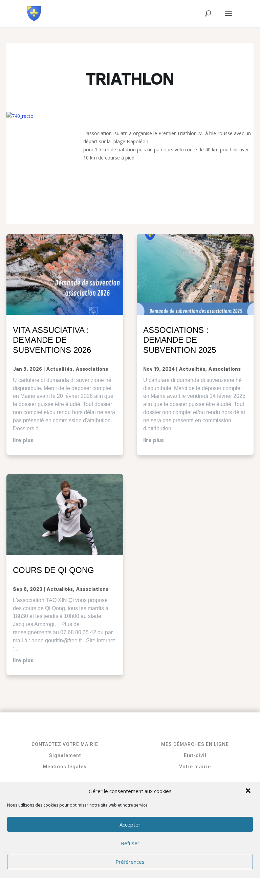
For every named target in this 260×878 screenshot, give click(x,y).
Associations (91, 369)
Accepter (130, 824)
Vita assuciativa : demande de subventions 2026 (52, 340)
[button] (249, 791)
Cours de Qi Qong (53, 570)
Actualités (59, 369)
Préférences (130, 861)
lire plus (23, 440)
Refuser (130, 843)
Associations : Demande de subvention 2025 (179, 340)
